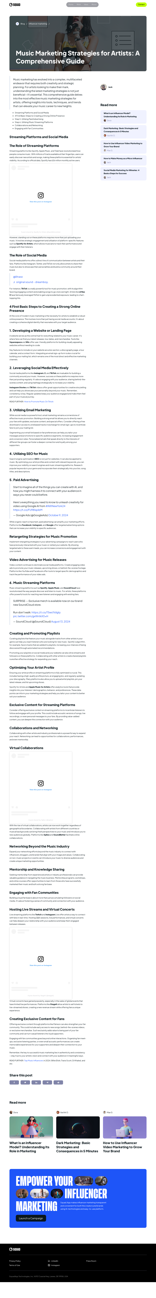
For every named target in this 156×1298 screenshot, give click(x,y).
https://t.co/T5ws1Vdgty (46, 612)
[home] (14, 4)
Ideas (86, 4)
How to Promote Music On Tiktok (38, 401)
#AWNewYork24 (55, 506)
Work (79, 4)
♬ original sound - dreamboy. (30, 282)
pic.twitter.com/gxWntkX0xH (30, 616)
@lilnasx (18, 276)
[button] (141, 4)
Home (70, 4)
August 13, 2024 (60, 621)
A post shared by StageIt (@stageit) (41, 995)
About (94, 4)
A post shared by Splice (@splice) (41, 820)
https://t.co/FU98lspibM (27, 509)
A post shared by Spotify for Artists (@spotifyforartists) (40, 232)
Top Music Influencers (33, 1060)
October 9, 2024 (58, 515)
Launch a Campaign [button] (31, 1218)
